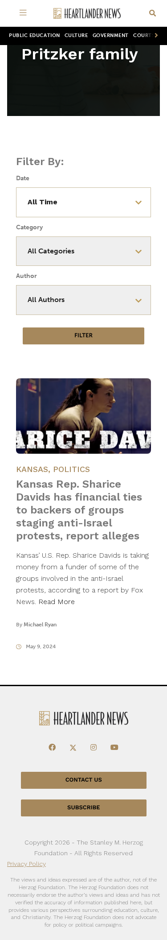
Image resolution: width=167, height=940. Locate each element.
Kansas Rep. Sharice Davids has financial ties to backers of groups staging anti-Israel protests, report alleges (79, 510)
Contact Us (83, 780)
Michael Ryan (40, 624)
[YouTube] (114, 747)
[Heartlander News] (87, 13)
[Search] (152, 13)
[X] (73, 747)
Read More (56, 601)
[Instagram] (93, 747)
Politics (71, 469)
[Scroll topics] (154, 36)
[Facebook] (52, 747)
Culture (76, 35)
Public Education (34, 35)
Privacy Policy (26, 863)
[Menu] (25, 13)
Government (111, 35)
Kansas (32, 469)
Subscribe (83, 807)
